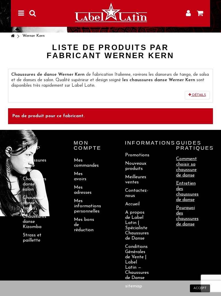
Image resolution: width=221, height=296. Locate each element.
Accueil (132, 204)
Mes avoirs (80, 176)
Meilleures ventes (135, 180)
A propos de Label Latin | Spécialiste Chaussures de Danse (136, 225)
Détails (198, 95)
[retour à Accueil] (12, 36)
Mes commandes (85, 163)
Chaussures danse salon (34, 184)
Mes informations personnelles (85, 206)
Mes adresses (83, 190)
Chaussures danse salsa (34, 165)
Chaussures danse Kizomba (34, 221)
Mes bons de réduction (84, 224)
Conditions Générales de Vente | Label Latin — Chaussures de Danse (136, 262)
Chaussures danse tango (34, 203)
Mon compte (87, 145)
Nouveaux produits (135, 166)
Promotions (136, 155)
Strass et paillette (32, 238)
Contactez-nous (136, 193)
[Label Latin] (110, 13)
